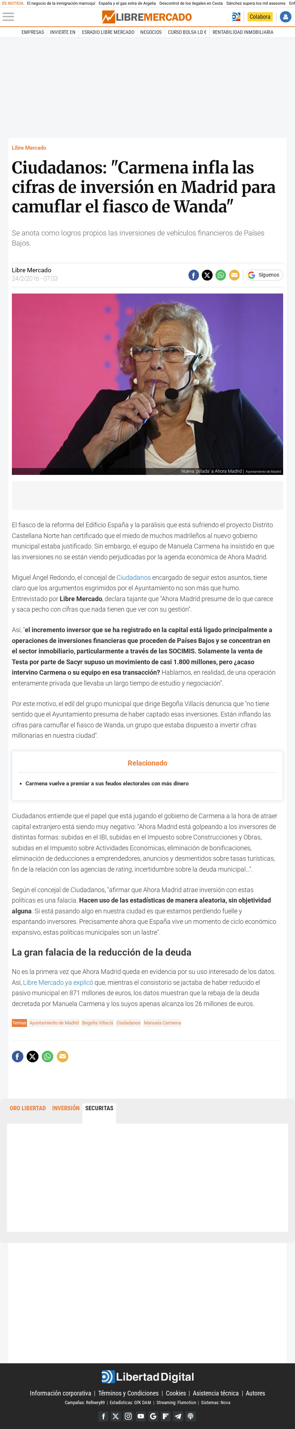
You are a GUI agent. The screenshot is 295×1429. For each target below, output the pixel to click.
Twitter (116, 1416)
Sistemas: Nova (215, 1402)
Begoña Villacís (97, 1023)
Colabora (260, 16)
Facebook (103, 1416)
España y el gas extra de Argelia (127, 3)
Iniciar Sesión (285, 16)
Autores (255, 1393)
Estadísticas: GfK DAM (130, 1402)
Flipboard (166, 1416)
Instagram (128, 1416)
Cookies (176, 1393)
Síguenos (269, 275)
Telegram (178, 1416)
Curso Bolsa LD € (187, 32)
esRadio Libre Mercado (108, 32)
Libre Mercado (29, 148)
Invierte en (63, 32)
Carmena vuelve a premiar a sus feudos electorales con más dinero (107, 783)
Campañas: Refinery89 (85, 1402)
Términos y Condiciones (128, 1393)
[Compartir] (194, 275)
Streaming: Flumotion (176, 1402)
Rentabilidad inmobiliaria (243, 32)
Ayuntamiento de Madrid (54, 1023)
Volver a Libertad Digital (236, 16)
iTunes (191, 1416)
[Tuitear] (207, 275)
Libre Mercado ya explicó (58, 982)
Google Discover (153, 1416)
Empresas (33, 32)
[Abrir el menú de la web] (52, 17)
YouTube (141, 1416)
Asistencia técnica (216, 1393)
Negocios (151, 32)
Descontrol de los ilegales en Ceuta (191, 3)
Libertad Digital (147, 1377)
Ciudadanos (134, 577)
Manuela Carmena (162, 1023)
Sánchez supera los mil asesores (255, 3)
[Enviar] (220, 275)
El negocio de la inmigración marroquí (61, 3)
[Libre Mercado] (147, 16)
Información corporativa (60, 1393)
